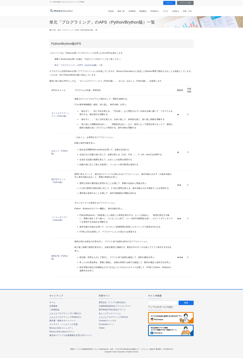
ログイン (169, 3)
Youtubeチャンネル (107, 321)
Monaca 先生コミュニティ (61, 328)
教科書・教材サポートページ (62, 321)
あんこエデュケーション (110, 313)
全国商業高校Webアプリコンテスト (115, 306)
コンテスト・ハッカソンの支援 (63, 324)
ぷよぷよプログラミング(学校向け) (65, 317)
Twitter (102, 328)
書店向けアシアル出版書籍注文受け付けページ (70, 335)
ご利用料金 (54, 310)
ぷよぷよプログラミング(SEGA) (113, 317)
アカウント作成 (185, 3)
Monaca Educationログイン (61, 332)
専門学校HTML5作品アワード (112, 310)
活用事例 (53, 306)
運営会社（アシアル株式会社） (113, 302)
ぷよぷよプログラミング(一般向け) (65, 313)
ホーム (52, 302)
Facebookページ (106, 324)
